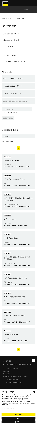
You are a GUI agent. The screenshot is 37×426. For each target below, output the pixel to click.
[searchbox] (17, 9)
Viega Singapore (7, 18)
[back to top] (33, 360)
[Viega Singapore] (5, 3)
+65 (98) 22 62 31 (12, 380)
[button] (18, 34)
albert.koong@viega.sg (14, 382)
